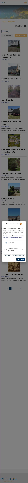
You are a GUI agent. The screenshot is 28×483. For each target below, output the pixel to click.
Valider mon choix (18, 255)
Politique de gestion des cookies (12, 237)
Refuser (7, 255)
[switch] (5, 249)
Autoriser (21, 259)
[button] (14, 242)
